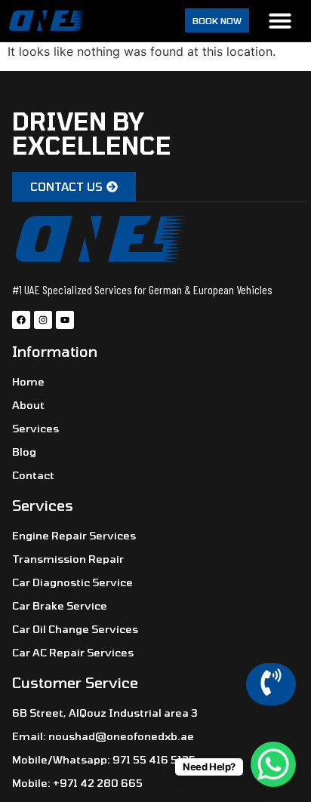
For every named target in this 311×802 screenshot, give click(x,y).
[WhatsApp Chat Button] (273, 764)
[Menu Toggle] (280, 20)
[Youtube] (65, 320)
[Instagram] (43, 320)
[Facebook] (21, 320)
